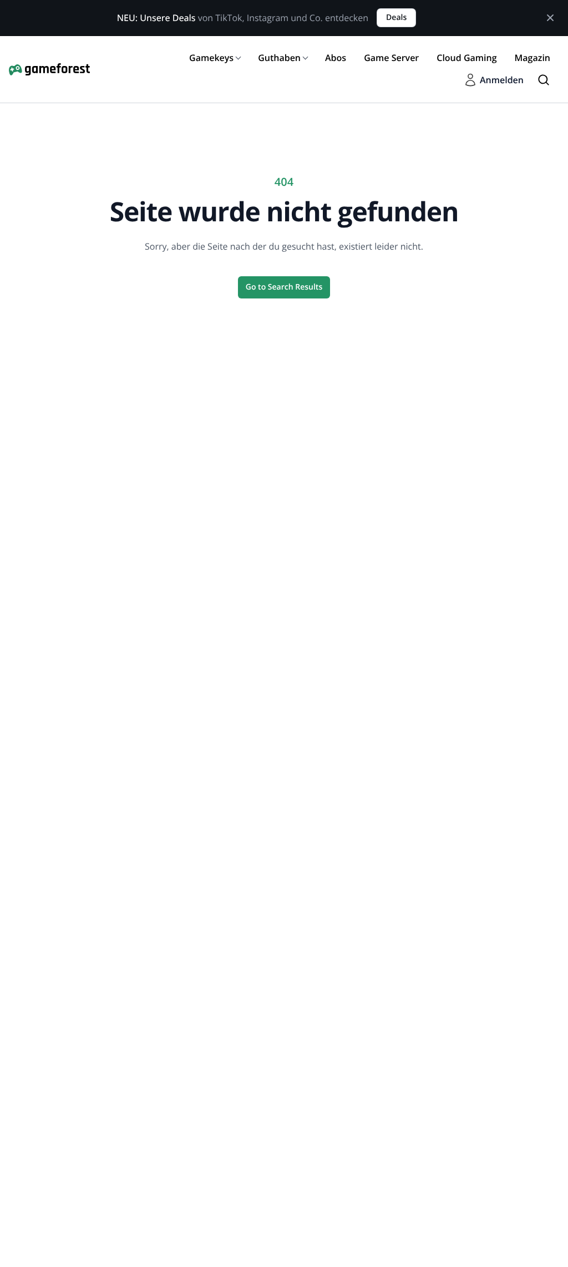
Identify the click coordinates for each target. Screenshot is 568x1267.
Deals (396, 17)
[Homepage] (49, 69)
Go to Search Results (284, 287)
